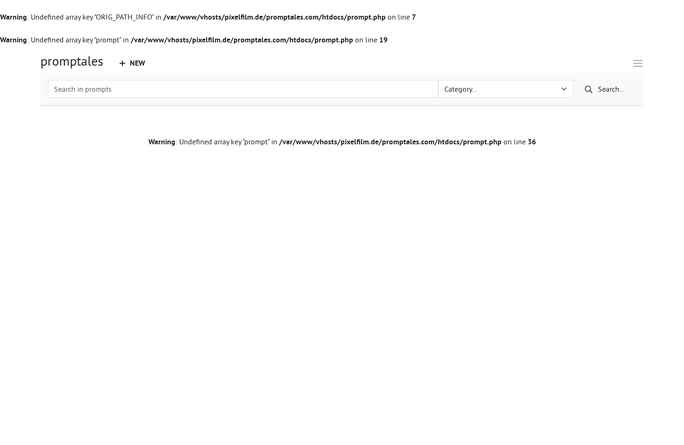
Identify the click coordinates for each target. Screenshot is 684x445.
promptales (71, 61)
